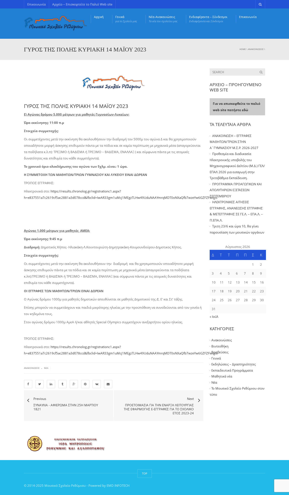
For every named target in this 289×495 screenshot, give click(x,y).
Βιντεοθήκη (219, 346)
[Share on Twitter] (39, 384)
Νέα (46, 367)
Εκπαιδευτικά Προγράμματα (232, 370)
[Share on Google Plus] (74, 384)
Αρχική (99, 17)
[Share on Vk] (96, 384)
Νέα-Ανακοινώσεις (163, 19)
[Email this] (108, 384)
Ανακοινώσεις (256, 49)
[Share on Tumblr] (62, 384)
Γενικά (126, 19)
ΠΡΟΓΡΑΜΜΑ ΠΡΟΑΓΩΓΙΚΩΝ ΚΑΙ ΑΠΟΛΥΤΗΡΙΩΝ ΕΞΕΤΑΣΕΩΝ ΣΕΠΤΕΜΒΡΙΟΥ (236, 190)
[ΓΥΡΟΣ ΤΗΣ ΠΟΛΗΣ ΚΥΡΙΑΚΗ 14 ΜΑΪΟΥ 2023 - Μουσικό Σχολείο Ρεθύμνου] (55, 23)
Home (242, 49)
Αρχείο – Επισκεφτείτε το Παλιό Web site (82, 4)
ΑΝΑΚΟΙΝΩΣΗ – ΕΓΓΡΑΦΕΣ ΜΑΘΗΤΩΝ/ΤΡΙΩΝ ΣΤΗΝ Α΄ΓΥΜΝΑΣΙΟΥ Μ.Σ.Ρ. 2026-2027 (234, 142)
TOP (144, 473)
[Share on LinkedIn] (51, 384)
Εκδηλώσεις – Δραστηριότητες (233, 364)
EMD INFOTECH (118, 485)
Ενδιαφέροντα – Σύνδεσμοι (208, 19)
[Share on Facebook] (28, 384)
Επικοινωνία (36, 4)
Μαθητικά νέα (221, 376)
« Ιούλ (214, 316)
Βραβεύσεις (219, 352)
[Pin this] (85, 384)
